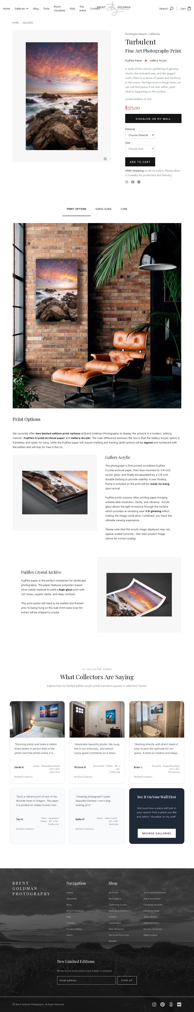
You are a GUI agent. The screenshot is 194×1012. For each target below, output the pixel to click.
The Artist (82, 8)
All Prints (113, 892)
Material (130, 129)
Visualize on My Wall (153, 118)
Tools (46, 8)
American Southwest (155, 892)
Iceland (112, 916)
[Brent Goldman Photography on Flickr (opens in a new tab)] (138, 181)
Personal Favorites (119, 935)
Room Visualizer (60, 8)
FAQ (72, 8)
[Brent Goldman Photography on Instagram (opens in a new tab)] (126, 181)
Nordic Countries (153, 928)
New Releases (116, 928)
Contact (95, 8)
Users (69, 935)
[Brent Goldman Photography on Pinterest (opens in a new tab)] (162, 1004)
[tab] (103, 209)
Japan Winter (151, 916)
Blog (36, 8)
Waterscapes (150, 935)
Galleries (20, 8)
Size (127, 142)
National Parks (151, 922)
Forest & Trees (151, 910)
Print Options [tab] (76, 208)
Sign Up (127, 980)
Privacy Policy (73, 928)
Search (163, 8)
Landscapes (115, 922)
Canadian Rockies (153, 904)
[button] (105, 159)
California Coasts (118, 904)
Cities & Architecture (120, 910)
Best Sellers (115, 898)
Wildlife (113, 941)
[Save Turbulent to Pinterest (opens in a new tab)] (132, 181)
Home (6, 8)
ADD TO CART (140, 161)
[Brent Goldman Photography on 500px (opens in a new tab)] (171, 1004)
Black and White (152, 898)
